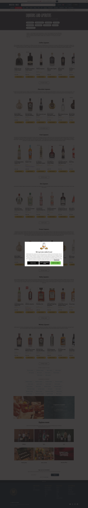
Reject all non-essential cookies (44, 263)
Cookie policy (56, 260)
